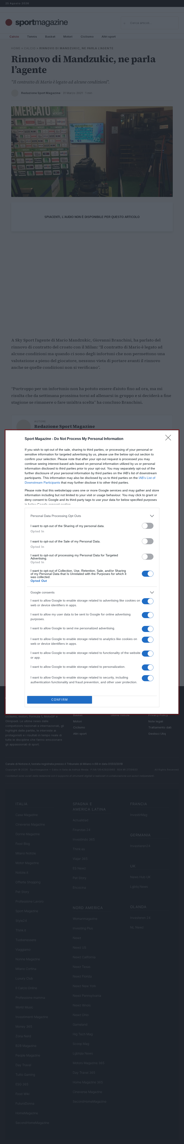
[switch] (147, 526)
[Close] (169, 439)
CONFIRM (59, 699)
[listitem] (92, 516)
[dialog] (92, 572)
